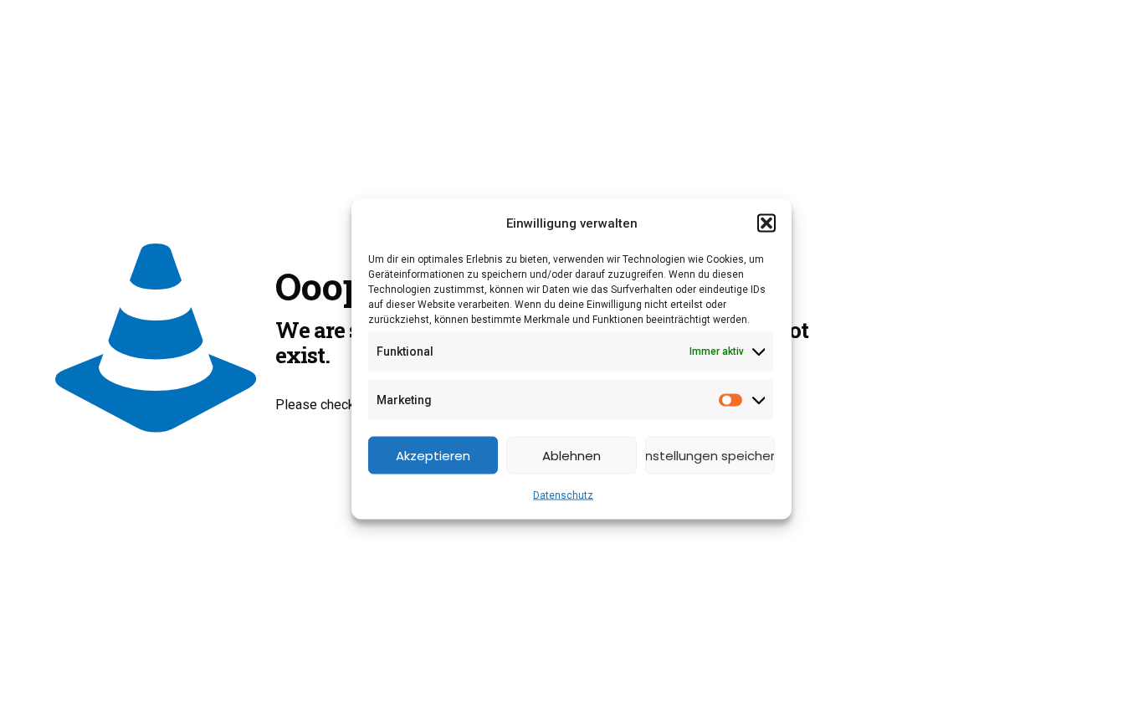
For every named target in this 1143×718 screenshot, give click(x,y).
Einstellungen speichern (710, 455)
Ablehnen (571, 455)
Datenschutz (563, 495)
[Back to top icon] (1062, 683)
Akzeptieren (433, 455)
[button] (766, 223)
